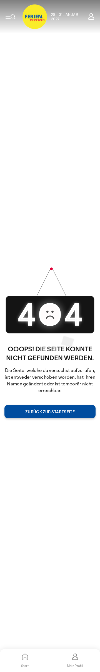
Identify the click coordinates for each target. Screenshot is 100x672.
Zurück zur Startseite (50, 411)
